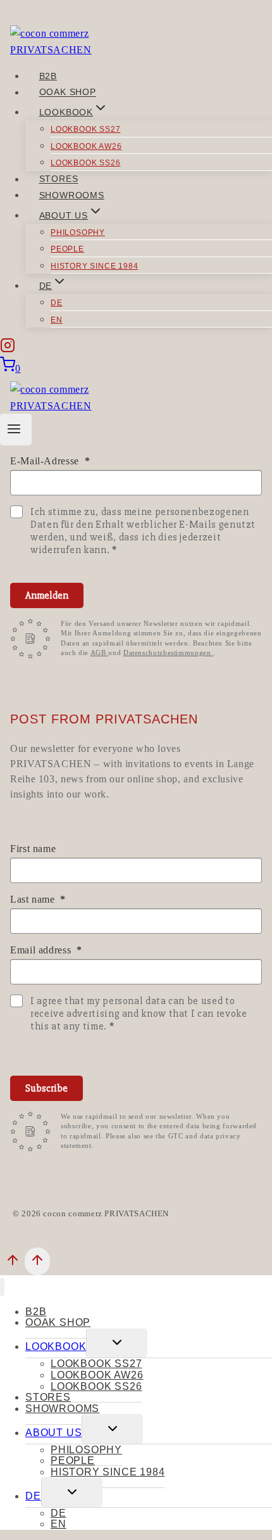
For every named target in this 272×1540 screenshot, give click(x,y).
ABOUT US (53, 1432)
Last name (34, 899)
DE (57, 302)
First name (33, 848)
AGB (99, 652)
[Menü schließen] (2, 1287)
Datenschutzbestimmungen (168, 652)
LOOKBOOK (55, 1346)
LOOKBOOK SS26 (85, 162)
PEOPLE (67, 249)
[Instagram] (7, 348)
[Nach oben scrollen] (12, 1263)
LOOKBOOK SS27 (85, 129)
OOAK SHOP (67, 92)
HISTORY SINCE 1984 (94, 266)
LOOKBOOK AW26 (86, 146)
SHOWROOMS (71, 195)
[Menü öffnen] (16, 429)
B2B (48, 76)
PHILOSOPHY (78, 232)
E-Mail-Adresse (46, 460)
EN (57, 319)
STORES (58, 179)
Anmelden (46, 595)
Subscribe (46, 1088)
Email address (42, 950)
